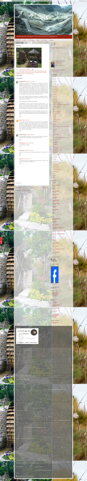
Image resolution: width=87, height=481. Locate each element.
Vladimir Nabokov (19, 459)
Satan (20, 442)
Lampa (57, 405)
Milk (32, 414)
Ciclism (54, 371)
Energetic (68, 384)
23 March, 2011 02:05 (26, 120)
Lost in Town (55, 101)
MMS (61, 414)
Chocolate (28, 371)
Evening (54, 385)
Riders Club (68, 436)
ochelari (31, 422)
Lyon (59, 409)
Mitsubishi (57, 414)
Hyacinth (36, 398)
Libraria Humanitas (25, 408)
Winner (69, 460)
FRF (60, 390)
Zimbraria (45, 463)
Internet (70, 399)
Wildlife (43, 460)
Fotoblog (38, 70)
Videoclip (31, 458)
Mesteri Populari (42, 413)
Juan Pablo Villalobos (30, 404)
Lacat (36, 405)
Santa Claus (64, 441)
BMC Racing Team (61, 362)
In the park (55, 157)
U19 (16, 455)
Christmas (40, 371)
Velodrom (59, 456)
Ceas (40, 370)
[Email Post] (32, 69)
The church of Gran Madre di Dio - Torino (60, 137)
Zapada (33, 463)
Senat (66, 442)
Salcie (32, 441)
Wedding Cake (55, 459)
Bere (64, 360)
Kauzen (61, 404)
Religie (49, 436)
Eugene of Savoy (39, 385)
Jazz (41, 403)
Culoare (69, 376)
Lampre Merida (61, 405)
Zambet (22, 463)
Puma (24, 433)
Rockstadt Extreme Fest (52, 437)
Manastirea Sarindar (46, 410)
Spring (24, 447)
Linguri (55, 408)
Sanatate (60, 441)
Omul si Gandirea (19, 423)
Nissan (18, 420)
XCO (70, 462)
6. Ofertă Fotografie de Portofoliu (35, 350)
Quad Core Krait (40, 433)
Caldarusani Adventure (24, 366)
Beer (53, 360)
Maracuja (52, 410)
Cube (65, 376)
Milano (29, 414)
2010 (53, 173)
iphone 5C (68, 400)
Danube (45, 379)
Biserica (59, 361)
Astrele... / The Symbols (23, 359)
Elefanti (34, 384)
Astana (17, 359)
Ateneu (29, 359)
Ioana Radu (54, 197)
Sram (31, 447)
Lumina (53, 409)
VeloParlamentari (64, 456)
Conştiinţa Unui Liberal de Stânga (58, 230)
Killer (18, 405)
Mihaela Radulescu (19, 414)
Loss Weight (26, 409)
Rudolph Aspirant (22, 81)
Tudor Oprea (68, 453)
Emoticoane (64, 384)
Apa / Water (28, 356)
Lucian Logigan (44, 409)
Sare (17, 442)
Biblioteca (18, 361)
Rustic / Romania (43, 439)
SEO (18, 443)
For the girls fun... (56, 167)
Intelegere (59, 399)
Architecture (58, 356)
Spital (17, 447)
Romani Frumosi (60, 437)
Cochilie (51, 372)
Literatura (62, 408)
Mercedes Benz (25, 413)
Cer (47, 370)
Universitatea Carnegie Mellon (44, 455)
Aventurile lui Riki (62, 359)
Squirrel (28, 447)
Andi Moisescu (22, 355)
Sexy (36, 443)
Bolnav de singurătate (57, 154)
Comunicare (30, 373)
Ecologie (50, 383)
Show (55, 443)
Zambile (29, 463)
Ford (29, 389)
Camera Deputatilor (38, 366)
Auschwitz (39, 359)
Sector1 (59, 442)
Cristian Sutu (40, 376)
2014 (53, 78)
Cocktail (55, 372)
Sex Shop (27, 443)
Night (70, 419)
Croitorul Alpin (54, 376)
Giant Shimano (27, 394)
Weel (67, 459)
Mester (38, 413)
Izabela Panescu (21, 403)
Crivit (50, 376)
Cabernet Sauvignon (67, 365)
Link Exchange (31, 40)
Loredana (21, 409)
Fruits (17, 392)
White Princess (35, 460)
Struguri (27, 448)
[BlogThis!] (18, 75)
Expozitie (23, 386)
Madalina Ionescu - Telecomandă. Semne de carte (56, 293)
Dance (31, 379)
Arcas (54, 356)
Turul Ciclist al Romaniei (38, 454)
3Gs (36, 349)
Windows (52, 460)
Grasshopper (28, 395)
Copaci (53, 373)
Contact (24, 40)
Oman (60, 422)
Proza (60, 432)
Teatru (51, 449)
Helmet (57, 396)
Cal (19, 366)
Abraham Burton (54, 350)
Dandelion (34, 379)
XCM (67, 462)
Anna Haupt (69, 355)
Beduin (47, 360)
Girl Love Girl (39, 394)
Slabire (27, 444)
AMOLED (38, 354)
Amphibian (42, 354)
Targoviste (27, 449)
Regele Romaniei (37, 436)
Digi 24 (29, 380)
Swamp (69, 448)
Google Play (61, 394)
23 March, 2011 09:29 (29, 150)
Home (32, 187)
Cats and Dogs (27, 370)
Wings (65, 460)
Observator (27, 422)
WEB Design (44, 459)
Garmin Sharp (22, 393)
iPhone (63, 400)
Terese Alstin (31, 450)
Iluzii (18, 399)
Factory (34, 386)
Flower (69, 387)
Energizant (21, 385)
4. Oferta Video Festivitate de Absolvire (44, 349)
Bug (42, 365)
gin (35, 394)
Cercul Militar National (53, 370)
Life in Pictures (44, 40)
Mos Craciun (68, 415)
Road (22, 437)
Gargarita (17, 393)
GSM (46, 395)
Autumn (51, 359)
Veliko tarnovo (48, 456)
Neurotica (51, 419)
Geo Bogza (56, 393)
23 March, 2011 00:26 (31, 81)
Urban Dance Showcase (66, 455)
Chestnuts (66, 370)
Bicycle (30, 361)
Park (26, 426)
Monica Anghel (31, 415)
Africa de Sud (53, 351)
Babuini (67, 359)
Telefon (18, 450)
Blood (45, 362)
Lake (54, 405)
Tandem (21, 449)
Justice (46, 404)
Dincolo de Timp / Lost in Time (58, 380)
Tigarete (54, 450)
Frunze (24, 392)
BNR (69, 362)
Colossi (69, 372)
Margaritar (66, 410)
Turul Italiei (56, 454)
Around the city (23, 357)
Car (33, 367)
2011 (53, 83)
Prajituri (17, 431)
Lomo (54, 123)
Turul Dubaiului (45, 454)
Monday (22, 415)
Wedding (50, 459)
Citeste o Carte (67, 371)
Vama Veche (31, 456)
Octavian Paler (36, 422)
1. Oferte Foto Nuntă (31, 348)
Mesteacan (33, 413)
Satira (23, 442)
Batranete (40, 360)
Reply (20, 116)
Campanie (52, 366)
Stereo (58, 447)
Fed (56, 386)
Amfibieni (33, 354)
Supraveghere (64, 448)
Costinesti (39, 375)
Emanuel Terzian (48, 384)
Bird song (54, 130)
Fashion (53, 386)
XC (64, 462)
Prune (63, 432)
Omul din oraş (55, 161)
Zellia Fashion (38, 463)
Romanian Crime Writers (41, 438)
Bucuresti (39, 365)
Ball (24, 360)
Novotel (52, 420)
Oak (23, 422)
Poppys (30, 430)
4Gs (66, 349)
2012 (53, 81)
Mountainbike (36, 416)
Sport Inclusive (55, 209)
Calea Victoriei (31, 366)
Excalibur (64, 385)
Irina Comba (35, 402)
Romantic (58, 438)
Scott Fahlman (47, 442)
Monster (55, 415)
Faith (37, 386)
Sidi (57, 443)
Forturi (35, 389)
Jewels (52, 403)
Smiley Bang (53, 444)
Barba (37, 360)
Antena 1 (18, 356)
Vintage (56, 458)
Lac (33, 405)
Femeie (59, 386)
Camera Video (44, 366)
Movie (42, 416)
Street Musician (22, 448)
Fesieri (69, 386)
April (54, 98)
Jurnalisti (43, 404)
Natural (26, 419)
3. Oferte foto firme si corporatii (62, 348)
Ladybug (54, 159)
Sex (23, 443)
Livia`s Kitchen (55, 322)
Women (27, 462)
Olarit (45, 422)
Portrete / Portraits (43, 430)
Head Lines (18, 40)
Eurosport (50, 385)
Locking (69, 408)
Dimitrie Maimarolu (49, 380)
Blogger (37, 362)
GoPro (65, 394)
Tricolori (40, 453)
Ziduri (42, 463)
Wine (62, 460)
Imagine (21, 399)
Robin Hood (36, 437)
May (54, 96)
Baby (70, 359)
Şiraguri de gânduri (56, 305)
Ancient (17, 355)
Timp (61, 450)
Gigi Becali (32, 394)
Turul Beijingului (30, 454)
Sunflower (45, 448)
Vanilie (35, 456)
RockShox (45, 437)
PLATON (54, 236)
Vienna (39, 458)
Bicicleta (22, 361)
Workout (41, 462)
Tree (25, 73)
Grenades (37, 395)
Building (46, 365)
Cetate (59, 370)
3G (33, 349)
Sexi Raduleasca (32, 443)
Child (70, 370)
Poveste (58, 430)
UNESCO (20, 455)
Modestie (68, 414)
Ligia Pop (51, 408)
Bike (33, 361)
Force (26, 389)
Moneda (26, 415)
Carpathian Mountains (54, 367)
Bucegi (22, 365)
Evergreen (54, 188)
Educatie (61, 383)
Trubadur (51, 453)
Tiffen (48, 450)
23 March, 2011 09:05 (30, 143)
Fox (53, 390)
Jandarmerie (32, 403)
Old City (51, 422)
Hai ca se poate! (55, 246)
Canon (22, 367)
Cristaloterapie (22, 376)
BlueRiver (54, 362)
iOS (56, 400)
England (31, 385)
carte (60, 367)
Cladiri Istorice (18, 372)
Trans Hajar (68, 452)
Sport (20, 447)
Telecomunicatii (62, 449)
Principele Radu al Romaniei (45, 431)
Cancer (65, 366)
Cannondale (18, 367)
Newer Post (19, 187)
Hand (17, 396)
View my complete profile (60, 65)
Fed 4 (54, 135)
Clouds (36, 372)
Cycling (51, 377)
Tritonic (44, 453)
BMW (66, 362)
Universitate (37, 455)
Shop (52, 443)
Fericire (65, 386)
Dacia (69, 377)
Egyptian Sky (55, 149)
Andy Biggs (50, 355)
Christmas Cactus (45, 371)
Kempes (70, 404)
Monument (59, 415)
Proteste (48, 432)
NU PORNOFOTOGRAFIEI (24, 72)
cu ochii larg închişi (56, 252)
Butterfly (56, 365)
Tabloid (17, 449)
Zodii (49, 463)
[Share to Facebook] (20, 75)
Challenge (51, 40)
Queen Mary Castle (47, 433)
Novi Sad (47, 420)
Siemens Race (65, 443)
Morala (63, 415)
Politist (17, 430)
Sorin (20, 120)
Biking (41, 361)
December (55, 84)
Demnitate (48, 379)
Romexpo (62, 438)
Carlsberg (40, 367)
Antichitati (23, 356)
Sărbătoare (69, 441)
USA (20, 456)
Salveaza (38, 441)
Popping (26, 430)
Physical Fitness (56, 427)
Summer (33, 448)
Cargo (37, 367)
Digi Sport (33, 380)
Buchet (31, 365)
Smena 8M (55, 129)
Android (46, 355)
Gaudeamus (39, 393)
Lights (47, 408)
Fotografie (42, 70)
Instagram (48, 399)
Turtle (26, 454)
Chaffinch (62, 370)
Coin (62, 372)
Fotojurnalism (50, 390)
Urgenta (17, 456)
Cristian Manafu (34, 376)
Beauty (44, 360)
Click (25, 372)
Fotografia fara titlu (56, 102)
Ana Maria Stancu (60, 354)
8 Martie (45, 350)
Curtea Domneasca (37, 377)
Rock (40, 437)
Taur (42, 449)
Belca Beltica (60, 360)
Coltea (17, 373)
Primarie (34, 431)
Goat (51, 394)
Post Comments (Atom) (25, 190)
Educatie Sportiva (18, 384)
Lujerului (49, 409)
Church (50, 371)
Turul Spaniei (68, 454)
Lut (56, 409)
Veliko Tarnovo (54, 456)
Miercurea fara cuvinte (62, 413)
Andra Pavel (36, 355)
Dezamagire (18, 380)
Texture (36, 450)
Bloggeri (41, 362)
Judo (35, 404)
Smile (45, 444)
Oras (41, 423)
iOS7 (60, 400)
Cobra (48, 372)
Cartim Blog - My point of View (58, 227)
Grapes (21, 395)
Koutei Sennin (29, 405)
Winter (17, 462)
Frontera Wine (67, 390)
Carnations (44, 367)
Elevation (42, 384)
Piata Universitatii (63, 427)
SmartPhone (38, 444)
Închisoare (25, 399)
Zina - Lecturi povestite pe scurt (58, 249)
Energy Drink (27, 385)
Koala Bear (24, 405)
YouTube (18, 463)
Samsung (42, 441)
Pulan (21, 433)
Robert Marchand (30, 437)
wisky (20, 462)
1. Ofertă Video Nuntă (23, 348)
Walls (24, 459)
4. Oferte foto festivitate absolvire (57, 349)
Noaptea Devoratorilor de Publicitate (26, 420)
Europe (45, 385)
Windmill (48, 460)
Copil (56, 373)
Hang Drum (25, 396)
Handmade (20, 396)
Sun (41, 448)
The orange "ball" (56, 107)
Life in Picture (32, 408)
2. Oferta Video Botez (38, 348)
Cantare (26, 367)
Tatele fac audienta (37, 449)
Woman (24, 462)
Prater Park (21, 431)
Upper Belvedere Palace (54, 455)
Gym (62, 395)
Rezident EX (60, 436)
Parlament (29, 426)
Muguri (57, 416)
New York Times (60, 419)
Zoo (55, 463)
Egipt (23, 384)
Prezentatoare (30, 431)
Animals (63, 355)
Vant (38, 456)
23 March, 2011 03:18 (31, 134)
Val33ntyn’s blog (55, 200)
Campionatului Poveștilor (59, 366)
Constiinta (49, 373)
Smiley (49, 444)
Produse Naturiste (65, 431)
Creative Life (27, 70)
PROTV (52, 432)
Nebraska (42, 419)
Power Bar (62, 430)
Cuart (62, 376)
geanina (20, 158)
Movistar (45, 416)
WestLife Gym (29, 460)
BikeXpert (37, 361)
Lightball (54, 114)
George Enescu (61, 393)
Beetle (56, 360)
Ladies (42, 405)
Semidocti (62, 442)
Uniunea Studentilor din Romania (28, 455)
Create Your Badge (54, 284)
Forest (32, 389)
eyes (26, 386)
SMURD (64, 444)
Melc (17, 413)
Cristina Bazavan (45, 376)
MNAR (65, 414)
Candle (69, 366)
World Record (60, 462)
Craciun (43, 375)
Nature (35, 419)
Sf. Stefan (40, 443)
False (39, 386)
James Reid (27, 403)
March (54, 99)
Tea (48, 449)
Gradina (68, 394)
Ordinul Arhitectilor (53, 423)
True (58, 453)
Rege (21, 436)
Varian (44, 456)
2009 (53, 175)
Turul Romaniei (62, 454)
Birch (44, 361)
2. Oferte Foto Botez (46, 348)
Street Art (66, 447)
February (55, 171)
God (53, 394)
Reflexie (18, 436)
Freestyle (57, 390)
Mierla (69, 413)
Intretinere (45, 400)
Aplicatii (39, 356)
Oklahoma (41, 422)
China (21, 371)
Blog (21, 362)
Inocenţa (54, 116)
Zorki (54, 132)
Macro (69, 409)
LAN (65, 405)
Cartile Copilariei (67, 367)
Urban (60, 455)
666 (41, 350)
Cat (66, 368)
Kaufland (57, 404)
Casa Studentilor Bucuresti (43, 368)
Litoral (66, 408)
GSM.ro (50, 395)
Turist (17, 454)
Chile (18, 371)
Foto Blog (44, 389)
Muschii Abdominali (67, 416)
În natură (54, 140)
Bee (50, 360)
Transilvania (25, 453)
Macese (62, 409)
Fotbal (40, 389)
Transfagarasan (19, 453)
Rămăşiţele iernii (56, 166)
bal (17, 360)
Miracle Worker (37, 414)
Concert (34, 373)
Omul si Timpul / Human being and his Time (30, 423)
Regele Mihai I (31, 436)
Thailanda (39, 450)
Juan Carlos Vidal (23, 404)
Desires (65, 379)
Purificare (28, 433)
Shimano (47, 443)
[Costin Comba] (54, 282)
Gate (35, 393)
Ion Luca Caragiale (51, 400)
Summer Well (38, 448)
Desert (62, 379)
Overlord (64, 423)
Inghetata (33, 399)
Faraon (46, 386)
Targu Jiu (31, 449)
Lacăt (39, 405)
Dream (47, 381)
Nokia (34, 420)
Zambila (26, 463)
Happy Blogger (30, 396)
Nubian (21, 422)
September (55, 89)
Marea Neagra (61, 410)
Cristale (17, 376)
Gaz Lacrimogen (46, 393)
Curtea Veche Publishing (45, 377)
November (55, 86)
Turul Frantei (52, 454)
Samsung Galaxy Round (54, 441)
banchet (33, 360)
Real (60, 435)
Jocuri (58, 403)
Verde (69, 456)
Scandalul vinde (31, 442)
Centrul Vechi (44, 370)
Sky (23, 444)
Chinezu (24, 371)
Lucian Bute (39, 409)
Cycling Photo (57, 377)
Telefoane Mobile (68, 449)
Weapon (37, 459)
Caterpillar (18, 370)
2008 (53, 177)
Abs (65, 350)
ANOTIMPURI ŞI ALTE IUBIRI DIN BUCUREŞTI (55, 315)
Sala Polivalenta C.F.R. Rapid (25, 441)
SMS (60, 444)
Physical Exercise (49, 427)
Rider (64, 436)
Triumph (47, 453)
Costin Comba (22, 69)
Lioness (58, 408)
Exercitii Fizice (18, 386)
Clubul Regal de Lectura (42, 372)
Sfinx (44, 443)
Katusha (53, 404)
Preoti (25, 431)
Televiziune (22, 450)
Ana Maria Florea (53, 354)
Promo (30, 432)
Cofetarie (59, 372)
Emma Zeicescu (58, 384)
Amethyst (29, 354)
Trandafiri (62, 452)
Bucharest (26, 365)
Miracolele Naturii (43, 414)
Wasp (26, 459)
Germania (66, 393)
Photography (36, 72)
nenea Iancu (46, 419)
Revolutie (55, 436)
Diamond (22, 380)
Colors (65, 372)
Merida (30, 413)
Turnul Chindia (21, 454)
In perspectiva (55, 144)
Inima (45, 399)
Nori (44, 420)
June (54, 94)
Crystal (59, 376)
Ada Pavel (54, 182)
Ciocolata (62, 371)
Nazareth (38, 419)
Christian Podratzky (34, 371)
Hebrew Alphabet (47, 396)
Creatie (51, 375)
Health (43, 396)
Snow (70, 444)
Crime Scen (63, 375)
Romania (54, 118)
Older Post (45, 187)
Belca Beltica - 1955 (56, 139)
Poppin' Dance (21, 430)
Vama (27, 456)
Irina (54, 146)
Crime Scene (68, 375)
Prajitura (68, 430)
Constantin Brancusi (43, 373)
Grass (24, 395)
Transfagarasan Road (57, 169)
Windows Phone (57, 460)
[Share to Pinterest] (21, 75)
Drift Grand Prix (65, 381)
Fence (62, 386)
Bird (47, 361)
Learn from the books (57, 162)
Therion (44, 450)
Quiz (52, 433)
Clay (22, 372)
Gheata (70, 393)
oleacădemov (54, 311)
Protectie (41, 432)
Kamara (50, 404)
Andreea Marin (41, 355)
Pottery (54, 430)
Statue (49, 447)
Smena (42, 444)
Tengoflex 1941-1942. (57, 119)
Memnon (20, 413)
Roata (25, 437)
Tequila (27, 450)
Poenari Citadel (56, 134)
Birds (50, 361)
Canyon (30, 367)
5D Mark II (26, 350)
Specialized (45, 445)
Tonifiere (17, 452)
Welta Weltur (55, 142)
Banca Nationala (28, 360)
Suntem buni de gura (58, 448)
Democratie (53, 379)
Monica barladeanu (37, 415)
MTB (49, 416)
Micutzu (55, 413)
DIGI (26, 380)
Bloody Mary (50, 362)
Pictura (69, 427)
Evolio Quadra (59, 385)
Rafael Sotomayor (64, 433)
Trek (33, 453)
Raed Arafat (58, 433)
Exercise (68, 385)
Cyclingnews (63, 377)
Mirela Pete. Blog (55, 191)
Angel (55, 355)
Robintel (53, 239)
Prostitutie (36, 432)
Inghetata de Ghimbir (39, 399)
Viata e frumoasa (55, 224)
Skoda (21, 444)
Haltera (69, 395)
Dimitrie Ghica (43, 380)
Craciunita (47, 375)
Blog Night (33, 362)
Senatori (69, 442)
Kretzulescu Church (56, 113)
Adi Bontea (54, 206)
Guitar (54, 395)
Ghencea (18, 394)
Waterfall (33, 459)
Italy (58, 402)
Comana (20, 373)
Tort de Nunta (29, 452)
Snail (67, 444)
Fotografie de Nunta (24, 390)
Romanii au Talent (53, 438)
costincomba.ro (34, 375)
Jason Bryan (37, 403)
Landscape (69, 405)
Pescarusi (64, 426)
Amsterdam (47, 354)
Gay (42, 393)
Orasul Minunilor (46, 423)
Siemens (61, 443)
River (19, 437)
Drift (60, 381)
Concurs (38, 373)
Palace (34, 424)
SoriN (53, 212)
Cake (17, 366)
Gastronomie (31, 393)
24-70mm (54, 348)
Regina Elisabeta (43, 436)
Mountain (25, 416)
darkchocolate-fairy (56, 308)
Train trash (55, 121)
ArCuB (62, 356)
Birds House (55, 361)
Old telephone (55, 147)
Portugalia (50, 430)
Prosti (33, 432)
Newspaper (66, 419)
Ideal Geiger (69, 398)
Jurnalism (39, 404)
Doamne (68, 380)
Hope (54, 109)
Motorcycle (17, 416)
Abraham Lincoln (61, 350)
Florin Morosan (22, 143)
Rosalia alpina (68, 438)
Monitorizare (43, 415)
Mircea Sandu (49, 414)
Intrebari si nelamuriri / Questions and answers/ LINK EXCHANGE (32, 400)
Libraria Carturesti (18, 408)
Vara (40, 456)
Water (29, 459)
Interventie (18, 400)
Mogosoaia (17, 415)
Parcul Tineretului (18, 426)
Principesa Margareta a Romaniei (56, 431)
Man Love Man (39, 410)
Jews (55, 403)
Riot (16, 437)
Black (63, 361)
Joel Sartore (62, 403)
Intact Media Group (54, 399)
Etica (35, 385)
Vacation (23, 456)
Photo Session (20, 427)
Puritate (32, 433)
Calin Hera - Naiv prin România (58, 233)
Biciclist (26, 361)
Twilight (54, 124)
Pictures (17, 429)
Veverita (21, 458)
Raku (69, 433)
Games (47, 392)
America (25, 354)
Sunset (53, 448)
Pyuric (35, 433)
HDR (35, 396)
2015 (53, 76)
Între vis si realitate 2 (56, 185)
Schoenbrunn (37, 442)
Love (30, 409)
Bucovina (35, 365)
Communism (25, 373)
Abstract (68, 350)
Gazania (52, 393)
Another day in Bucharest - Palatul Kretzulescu (61, 104)
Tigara (51, 450)
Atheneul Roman (56, 106)
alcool (24, 353)
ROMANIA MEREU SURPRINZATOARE (25, 438)
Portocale (33, 430)
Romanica (47, 438)
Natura (21, 419)
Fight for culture (56, 164)
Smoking (57, 444)
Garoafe (27, 393)
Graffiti (17, 395)
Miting (54, 414)
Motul (22, 416)
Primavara (38, 431)
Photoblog (32, 72)
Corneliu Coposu (64, 373)
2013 (53, 79)
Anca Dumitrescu (67, 354)
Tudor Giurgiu (62, 453)
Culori (17, 377)
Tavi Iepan (45, 449)
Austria (43, 359)
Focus (19, 389)
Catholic (23, 370)
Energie (17, 385)
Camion (49, 366)
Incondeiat (29, 399)
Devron (69, 379)
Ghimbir (22, 394)
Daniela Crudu (40, 379)
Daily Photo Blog (33, 70)
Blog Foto (27, 362)
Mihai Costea (25, 414)
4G (63, 349)
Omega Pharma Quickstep (66, 422)
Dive (65, 380)
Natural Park (30, 419)
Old (47, 422)
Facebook (29, 386)
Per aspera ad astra (56, 203)
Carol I (49, 367)
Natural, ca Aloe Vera (56, 218)
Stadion (41, 447)
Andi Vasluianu (27, 355)
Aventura (56, 359)
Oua (60, 423)
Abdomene (49, 350)
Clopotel (28, 372)
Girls (44, 394)
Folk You (22, 389)
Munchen (61, 416)
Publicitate (17, 433)
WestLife (24, 460)
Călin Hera (54, 221)
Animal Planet (59, 355)
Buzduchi (60, 365)
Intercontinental (65, 399)
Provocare (56, 432)
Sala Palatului (18, 441)
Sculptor (52, 442)
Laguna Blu (50, 405)
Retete (52, 436)
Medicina (60, 411)
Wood (31, 462)
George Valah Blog (55, 242)
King (21, 405)
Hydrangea (40, 398)
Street (62, 447)
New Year (55, 419)
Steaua (55, 447)
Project (22, 432)
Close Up (32, 372)
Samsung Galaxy (47, 441)
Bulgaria (51, 365)
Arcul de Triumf (67, 356)
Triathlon (36, 453)
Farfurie (49, 386)
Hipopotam (65, 396)
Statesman (45, 447)
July (54, 93)
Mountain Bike (30, 416)
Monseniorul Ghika (50, 415)
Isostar (46, 402)
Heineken (53, 396)
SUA (30, 448)
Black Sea (17, 362)
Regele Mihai (26, 436)
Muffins (53, 416)
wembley (20, 460)
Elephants (38, 384)
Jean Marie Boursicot (46, 403)
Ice (58, 398)
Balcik (20, 360)
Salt (34, 441)
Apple (43, 356)
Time (58, 450)
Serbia (21, 443)
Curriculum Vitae (54, 71)
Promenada (25, 432)
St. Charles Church (36, 447)
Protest (45, 432)
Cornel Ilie (59, 373)
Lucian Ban (34, 409)
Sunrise (49, 448)
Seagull (55, 442)
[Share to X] (19, 75)
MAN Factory (34, 410)
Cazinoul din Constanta (34, 370)
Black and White (67, 361)
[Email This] (16, 75)
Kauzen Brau (65, 404)
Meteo (51, 413)
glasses (48, 394)
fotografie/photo (30, 390)
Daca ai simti (55, 151)
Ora (38, 423)
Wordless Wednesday (36, 462)
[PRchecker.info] (53, 44)
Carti (62, 367)
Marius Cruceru (55, 194)
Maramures (56, 410)
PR (65, 430)
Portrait (38, 430)
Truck (55, 453)
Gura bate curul (58, 395)
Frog (63, 390)
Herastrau (60, 396)
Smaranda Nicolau (32, 444)
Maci (65, 409)
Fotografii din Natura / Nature (40, 390)
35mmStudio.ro (28, 349)
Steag (52, 447)
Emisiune (53, 384)
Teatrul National (56, 449)
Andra (32, 355)
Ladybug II (55, 152)
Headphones (39, 396)
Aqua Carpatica (49, 356)
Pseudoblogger (67, 432)
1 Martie (17, 348)
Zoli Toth (52, 463)
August (54, 91)
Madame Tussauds (28, 410)
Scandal (27, 442)
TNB (64, 450)
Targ (24, 449)
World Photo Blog (30, 73)
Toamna (67, 450)
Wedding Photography (62, 459)
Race (54, 433)
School (43, 442)
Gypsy (65, 395)
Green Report (33, 395)
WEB (40, 459)
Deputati (58, 379)
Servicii (37, 40)
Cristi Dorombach (28, 376)
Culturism (24, 377)
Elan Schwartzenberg (29, 384)
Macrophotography (19, 410)
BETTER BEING (68, 360)
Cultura (20, 377)
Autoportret (47, 359)
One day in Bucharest (57, 111)
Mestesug (47, 413)
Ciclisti (59, 371)
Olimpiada (56, 422)
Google (57, 394)
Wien (39, 460)
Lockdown (55, 156)
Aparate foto (33, 356)
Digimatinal (37, 380)
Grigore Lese (42, 395)
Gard (62, 392)
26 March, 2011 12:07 (27, 158)
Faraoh (43, 386)
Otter (58, 423)
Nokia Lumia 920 (39, 420)
